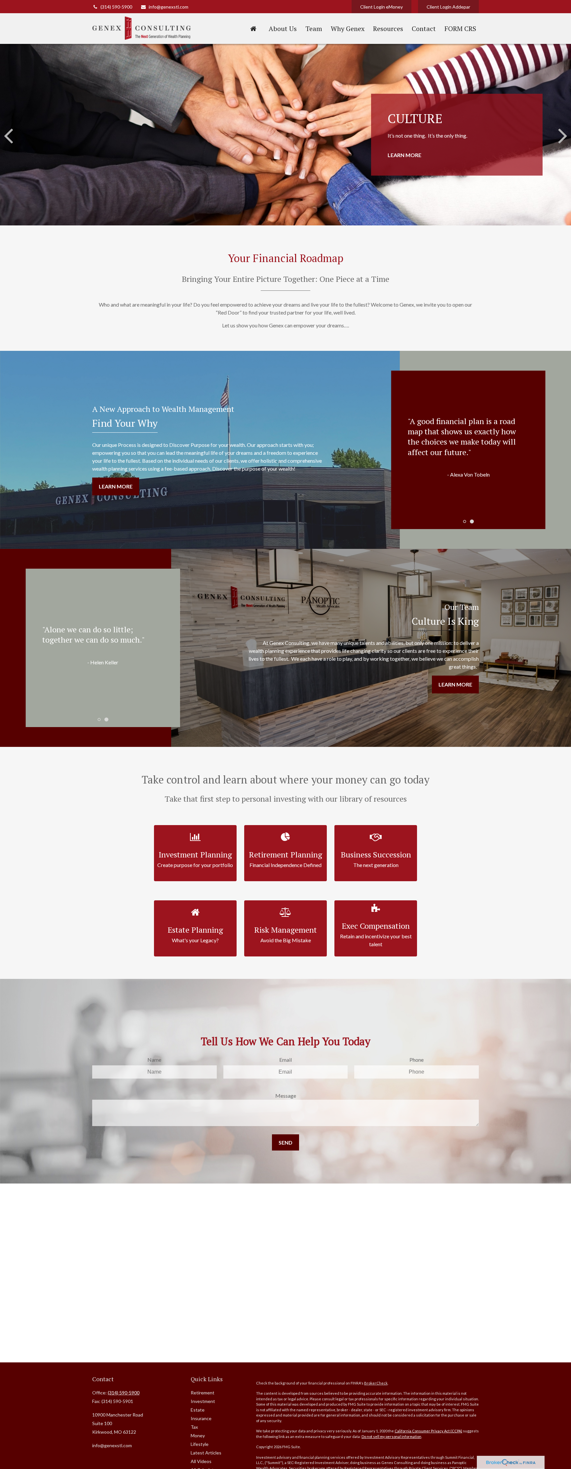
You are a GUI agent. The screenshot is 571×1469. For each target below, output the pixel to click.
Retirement (202, 1392)
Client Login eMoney (381, 7)
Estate (198, 1410)
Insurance (201, 1418)
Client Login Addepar (448, 7)
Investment (203, 1401)
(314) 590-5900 (116, 7)
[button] (253, 28)
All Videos (201, 1461)
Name (154, 1059)
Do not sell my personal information (391, 1436)
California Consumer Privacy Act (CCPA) (428, 1431)
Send (285, 1142)
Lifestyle (200, 1444)
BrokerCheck (376, 1383)
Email (285, 1059)
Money (198, 1435)
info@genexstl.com (168, 7)
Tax (194, 1427)
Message (285, 1095)
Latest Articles (206, 1452)
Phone (416, 1059)
